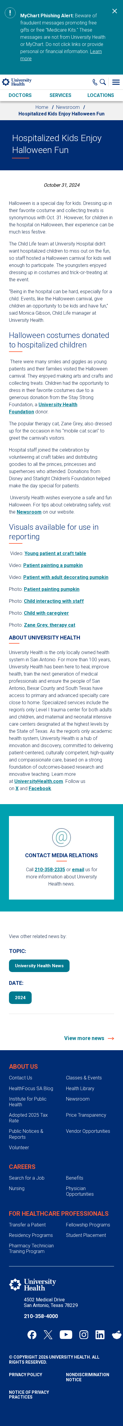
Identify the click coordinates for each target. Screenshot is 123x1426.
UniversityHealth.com (38, 781)
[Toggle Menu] (115, 82)
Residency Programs (31, 1235)
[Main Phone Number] (95, 82)
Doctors (20, 95)
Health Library (80, 1088)
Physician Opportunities (80, 1191)
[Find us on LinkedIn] (100, 1335)
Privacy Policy (25, 1374)
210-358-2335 (50, 869)
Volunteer (19, 1147)
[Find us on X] (48, 1335)
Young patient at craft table (55, 553)
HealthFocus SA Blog (31, 1088)
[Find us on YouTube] (66, 1335)
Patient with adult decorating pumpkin (65, 577)
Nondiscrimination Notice (87, 1377)
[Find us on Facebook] (32, 1335)
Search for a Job (26, 1178)
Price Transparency (86, 1115)
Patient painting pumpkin (51, 589)
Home (42, 107)
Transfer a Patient (27, 1225)
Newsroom (68, 107)
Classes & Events (84, 1078)
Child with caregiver (46, 613)
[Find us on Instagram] (84, 1335)
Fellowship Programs (88, 1225)
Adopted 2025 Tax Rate (28, 1118)
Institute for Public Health (28, 1101)
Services (60, 95)
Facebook (40, 788)
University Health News (39, 965)
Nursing (16, 1188)
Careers (22, 1166)
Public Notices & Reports (26, 1134)
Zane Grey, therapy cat (49, 625)
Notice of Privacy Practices (29, 1395)
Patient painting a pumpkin (53, 565)
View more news (84, 1038)
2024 (20, 997)
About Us (23, 1066)
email (78, 869)
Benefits (74, 1178)
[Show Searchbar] (104, 82)
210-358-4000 (41, 1316)
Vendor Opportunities (88, 1131)
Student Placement (86, 1235)
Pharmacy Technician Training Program (31, 1248)
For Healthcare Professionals (59, 1213)
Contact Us (20, 1078)
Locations (100, 95)
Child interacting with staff (54, 601)
